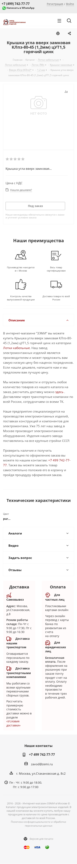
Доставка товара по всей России (56, 298)
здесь (59, 392)
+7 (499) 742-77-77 (16, 3)
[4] (19, 159)
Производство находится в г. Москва (20, 269)
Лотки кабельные (16, 348)
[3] (15, 159)
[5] (23, 159)
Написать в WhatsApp (20, 8)
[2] (11, 159)
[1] (7, 159)
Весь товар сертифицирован (56, 269)
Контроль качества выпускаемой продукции (21, 298)
